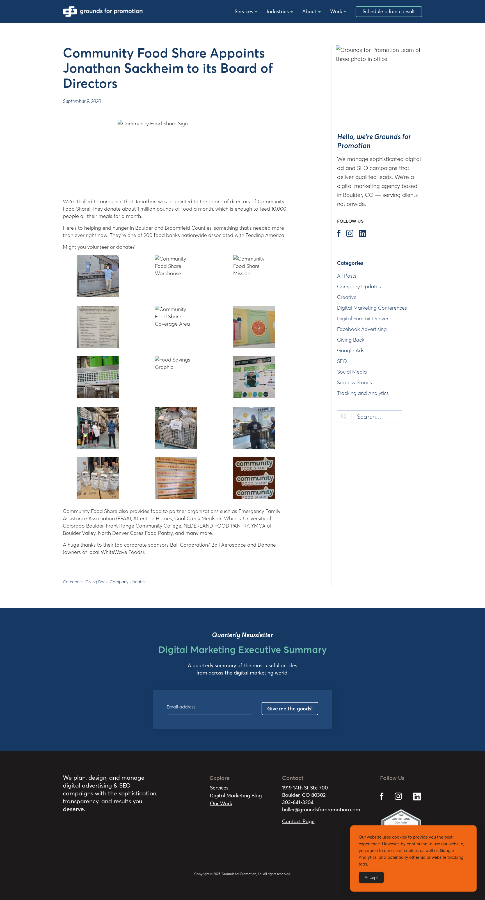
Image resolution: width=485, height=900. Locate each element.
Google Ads (350, 350)
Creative (346, 297)
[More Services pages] (256, 12)
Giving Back (96, 581)
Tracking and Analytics (363, 393)
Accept (371, 877)
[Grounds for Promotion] (103, 11)
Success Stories (354, 382)
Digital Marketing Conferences (372, 308)
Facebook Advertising (362, 329)
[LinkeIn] (362, 233)
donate (124, 247)
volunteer (98, 247)
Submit (343, 416)
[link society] (381, 792)
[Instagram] (349, 233)
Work (336, 11)
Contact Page (298, 821)
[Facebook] (338, 233)
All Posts (346, 276)
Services (244, 11)
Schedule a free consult (389, 11)
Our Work (221, 803)
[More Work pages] (345, 12)
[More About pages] (319, 12)
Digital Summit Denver (362, 318)
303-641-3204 (298, 802)
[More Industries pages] (291, 12)
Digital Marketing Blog (236, 795)
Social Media (352, 372)
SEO (342, 361)
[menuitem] (244, 11)
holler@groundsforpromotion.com (321, 809)
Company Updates (127, 581)
